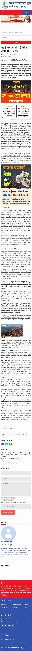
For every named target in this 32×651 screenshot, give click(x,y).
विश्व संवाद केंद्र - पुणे (6, 54)
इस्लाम (22, 590)
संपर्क (27, 12)
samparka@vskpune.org (9, 622)
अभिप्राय (27, 605)
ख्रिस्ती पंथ (27, 590)
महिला (11, 593)
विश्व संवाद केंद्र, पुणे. (9, 639)
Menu (3, 12)
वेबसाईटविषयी (17, 605)
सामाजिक (3, 588)
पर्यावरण (23, 434)
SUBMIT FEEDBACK (8, 512)
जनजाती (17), (11, 550)
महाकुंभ (4, 434)
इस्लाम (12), (23, 552)
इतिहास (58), (5, 548)
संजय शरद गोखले (5, 463)
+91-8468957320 (7, 619)
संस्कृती (20, 586)
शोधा (16, 42)
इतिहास (15, 586)
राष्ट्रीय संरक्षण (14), (17, 552)
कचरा (16, 434)
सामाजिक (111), (10, 548)
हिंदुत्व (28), (5, 552)
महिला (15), (16, 550)
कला (24, 586)
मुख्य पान (3, 605)
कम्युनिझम (16, 590)
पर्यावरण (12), (23, 554)
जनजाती (6, 593)
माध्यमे (29, 593)
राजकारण (26, 588)
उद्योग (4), (20, 550)
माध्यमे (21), (15, 548)
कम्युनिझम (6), (10, 552)
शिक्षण (7, 586)
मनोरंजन (4, 595)
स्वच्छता (11, 434)
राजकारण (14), (6, 554)
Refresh (23, 502)
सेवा (16, 588)
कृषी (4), (19, 554)
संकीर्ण (15, 608)
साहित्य (3, 586)
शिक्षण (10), (25, 550)
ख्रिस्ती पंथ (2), (5, 556)
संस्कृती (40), (6, 550)
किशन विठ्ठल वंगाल (6, 458)
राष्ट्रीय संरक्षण (5, 590)
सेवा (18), (10, 554)
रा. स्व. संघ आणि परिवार (20, 593)
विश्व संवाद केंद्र (5, 608)
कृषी (2, 593)
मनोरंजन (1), (10, 556)
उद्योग (13, 588)
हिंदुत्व (11, 590)
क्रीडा (11, 586)
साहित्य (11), (15, 554)
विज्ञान (9, 588)
